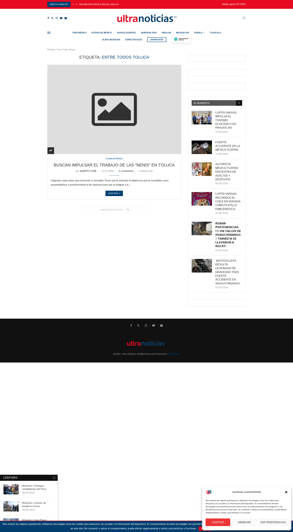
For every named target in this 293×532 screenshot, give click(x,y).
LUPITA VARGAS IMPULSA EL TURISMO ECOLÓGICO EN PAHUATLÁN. (226, 120)
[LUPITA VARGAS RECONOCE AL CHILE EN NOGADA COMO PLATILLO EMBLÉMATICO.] (202, 199)
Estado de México (102, 33)
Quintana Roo (149, 33)
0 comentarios (126, 171)
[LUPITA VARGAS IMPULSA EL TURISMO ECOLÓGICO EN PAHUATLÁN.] (202, 117)
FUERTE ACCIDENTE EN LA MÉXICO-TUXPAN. (227, 146)
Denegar (244, 522)
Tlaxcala (215, 33)
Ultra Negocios (111, 39)
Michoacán (182, 33)
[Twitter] (52, 18)
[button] (286, 492)
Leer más (113, 193)
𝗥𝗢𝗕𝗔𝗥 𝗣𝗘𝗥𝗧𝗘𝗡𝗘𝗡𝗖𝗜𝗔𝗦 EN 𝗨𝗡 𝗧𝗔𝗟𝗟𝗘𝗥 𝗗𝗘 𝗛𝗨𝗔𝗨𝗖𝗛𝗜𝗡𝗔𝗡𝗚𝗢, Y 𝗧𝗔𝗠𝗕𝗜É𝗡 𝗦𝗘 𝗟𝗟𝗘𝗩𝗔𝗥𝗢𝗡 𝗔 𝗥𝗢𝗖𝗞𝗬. (228, 235)
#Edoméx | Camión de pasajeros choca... (34, 504)
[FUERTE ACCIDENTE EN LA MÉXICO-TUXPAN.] (202, 147)
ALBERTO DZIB (88, 171)
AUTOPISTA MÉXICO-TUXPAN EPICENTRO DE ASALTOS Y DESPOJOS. (226, 172)
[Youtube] (61, 18)
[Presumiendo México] (181, 39)
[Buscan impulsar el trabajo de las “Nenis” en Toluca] (114, 109)
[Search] (244, 18)
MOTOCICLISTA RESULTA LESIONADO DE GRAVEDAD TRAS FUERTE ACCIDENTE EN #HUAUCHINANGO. (227, 272)
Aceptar (218, 522)
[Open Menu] (48, 32)
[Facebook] (48, 18)
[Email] (65, 18)
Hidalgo (166, 33)
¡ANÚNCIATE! (156, 39)
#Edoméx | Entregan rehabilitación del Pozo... (35, 487)
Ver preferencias (273, 522)
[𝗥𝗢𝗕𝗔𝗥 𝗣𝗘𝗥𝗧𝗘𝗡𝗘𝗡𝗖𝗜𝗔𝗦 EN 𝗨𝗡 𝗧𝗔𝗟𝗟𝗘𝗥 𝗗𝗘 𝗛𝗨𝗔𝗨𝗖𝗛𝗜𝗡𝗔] (202, 228)
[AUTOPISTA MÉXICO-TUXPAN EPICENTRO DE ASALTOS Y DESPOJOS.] (202, 169)
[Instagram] (56, 18)
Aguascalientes (126, 33)
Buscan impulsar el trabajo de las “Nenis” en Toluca (114, 165)
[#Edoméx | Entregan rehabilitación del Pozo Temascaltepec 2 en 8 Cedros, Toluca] (11, 489)
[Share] (51, 151)
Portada (51, 50)
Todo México (79, 33)
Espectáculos (133, 39)
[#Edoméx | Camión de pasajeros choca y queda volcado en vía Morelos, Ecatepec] (11, 506)
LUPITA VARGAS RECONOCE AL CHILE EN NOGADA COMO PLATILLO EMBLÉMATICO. (227, 201)
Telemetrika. (174, 354)
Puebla (198, 33)
